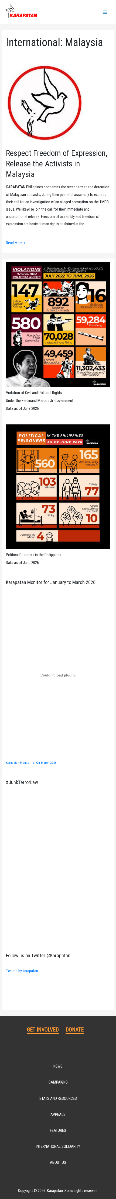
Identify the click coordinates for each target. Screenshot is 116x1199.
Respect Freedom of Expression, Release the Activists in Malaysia (56, 163)
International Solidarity (58, 1146)
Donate (75, 1029)
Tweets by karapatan (22, 970)
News (58, 1066)
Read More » (15, 242)
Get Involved (43, 1029)
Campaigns (58, 1082)
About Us (58, 1162)
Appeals (58, 1114)
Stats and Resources (58, 1098)
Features (58, 1130)
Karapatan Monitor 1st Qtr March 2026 (31, 763)
